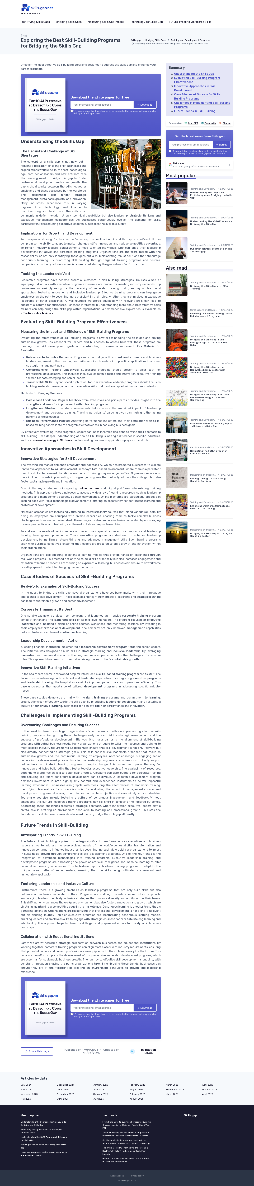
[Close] (189, 567)
